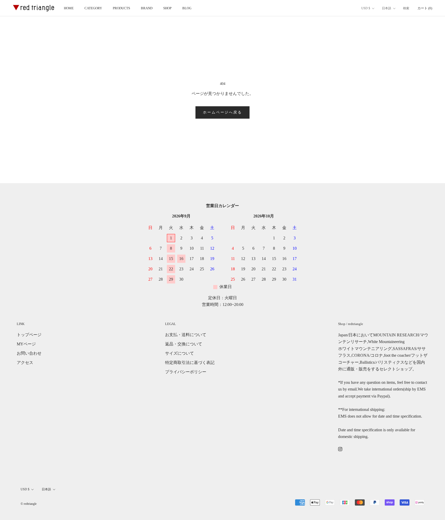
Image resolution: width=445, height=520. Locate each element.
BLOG (186, 8)
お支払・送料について (185, 334)
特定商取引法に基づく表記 (190, 362)
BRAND (146, 8)
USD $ (365, 8)
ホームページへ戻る (222, 112)
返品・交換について (183, 344)
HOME (69, 8)
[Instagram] (340, 448)
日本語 (386, 8)
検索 (406, 8)
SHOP (167, 8)
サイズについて (179, 353)
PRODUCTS (121, 8)
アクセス (25, 362)
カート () (424, 8)
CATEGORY (93, 8)
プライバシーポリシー (185, 372)
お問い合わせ (29, 353)
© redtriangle (29, 504)
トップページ (29, 334)
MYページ (26, 344)
